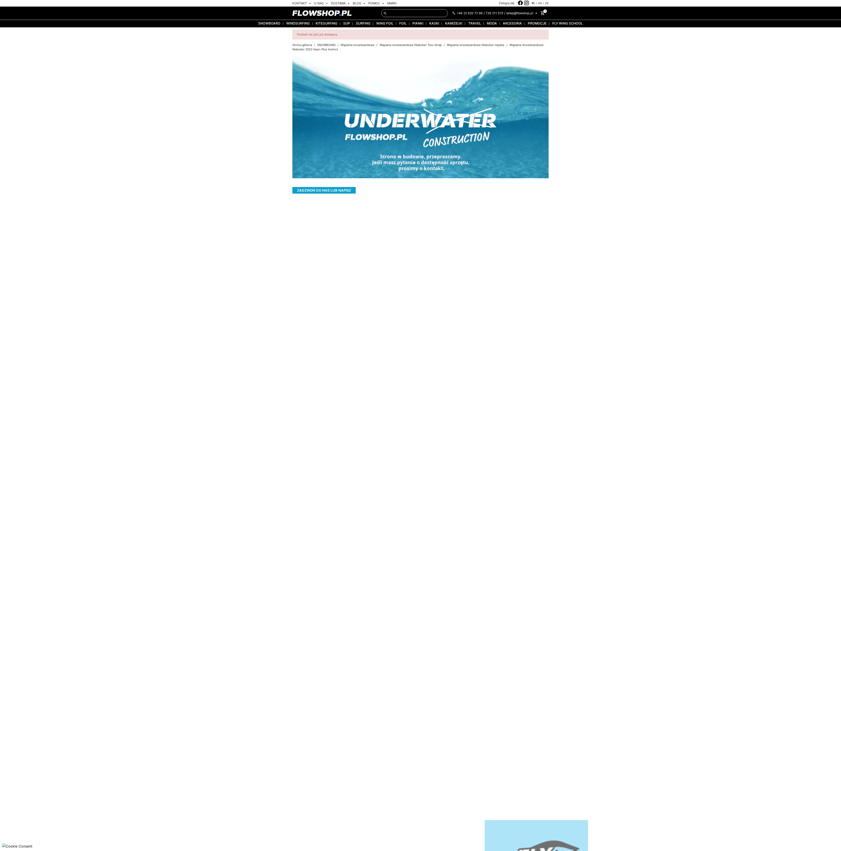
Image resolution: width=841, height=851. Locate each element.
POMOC (374, 3)
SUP (346, 23)
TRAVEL (474, 23)
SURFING (363, 23)
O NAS (319, 3)
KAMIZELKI (453, 23)
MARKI (392, 3)
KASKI (434, 23)
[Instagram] (526, 3)
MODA (492, 23)
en (540, 3)
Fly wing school (567, 23)
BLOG (357, 3)
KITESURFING (326, 23)
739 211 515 (494, 13)
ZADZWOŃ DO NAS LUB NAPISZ (324, 190)
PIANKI (417, 23)
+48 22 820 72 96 (470, 13)
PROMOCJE (537, 23)
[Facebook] (520, 3)
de (547, 3)
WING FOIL (384, 23)
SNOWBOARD (269, 23)
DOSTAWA (338, 3)
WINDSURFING (298, 23)
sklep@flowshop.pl (519, 13)
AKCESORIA (512, 23)
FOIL (402, 23)
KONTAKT (299, 3)
